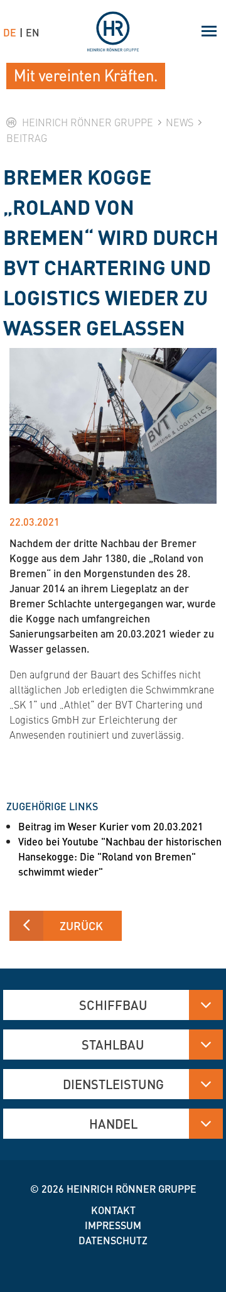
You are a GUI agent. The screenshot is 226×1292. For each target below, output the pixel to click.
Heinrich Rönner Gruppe (131, 1188)
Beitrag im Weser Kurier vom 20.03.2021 (110, 826)
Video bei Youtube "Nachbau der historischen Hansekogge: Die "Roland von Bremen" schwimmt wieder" (120, 856)
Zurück (81, 925)
